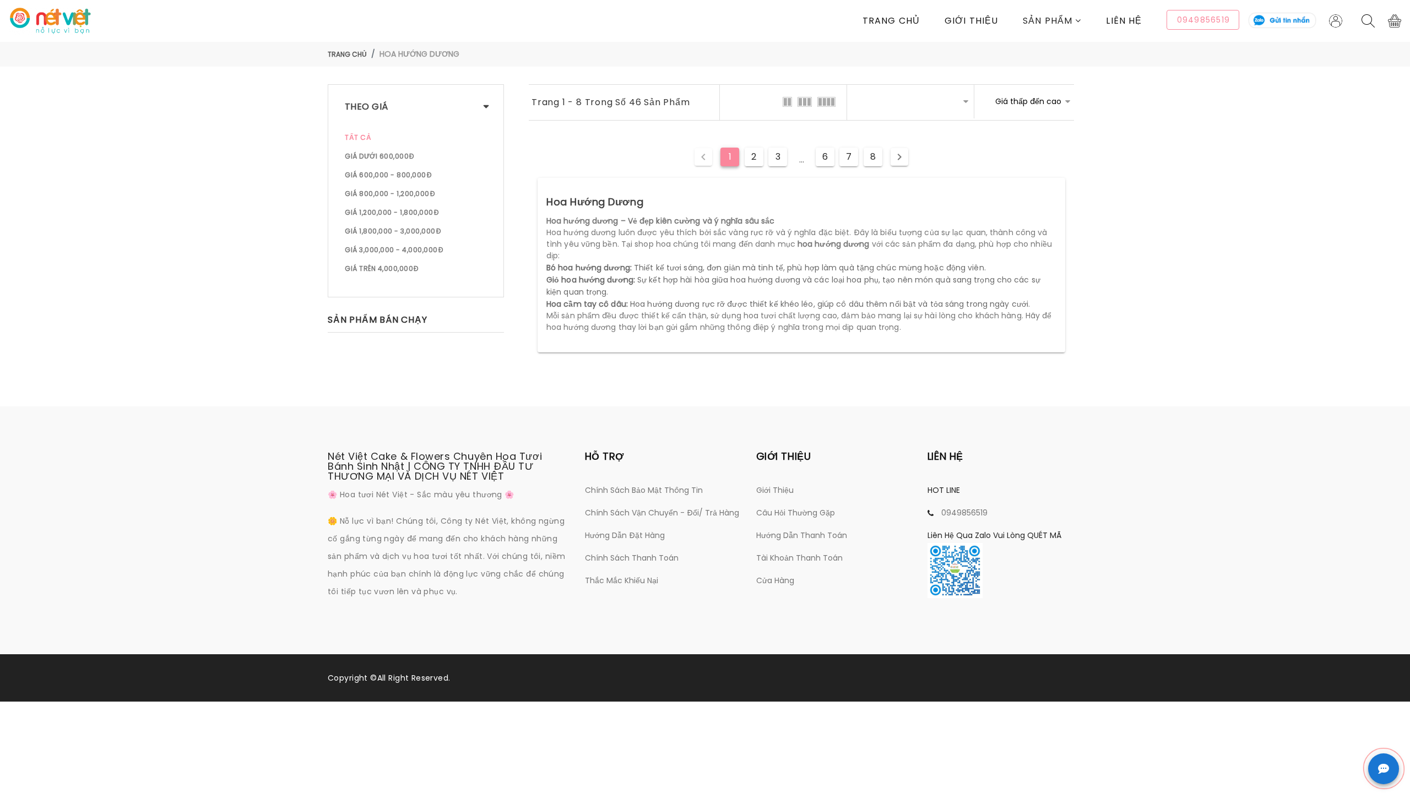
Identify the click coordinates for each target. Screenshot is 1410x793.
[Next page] (899, 157)
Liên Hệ (1124, 20)
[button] (1064, 20)
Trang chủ (891, 20)
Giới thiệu (971, 20)
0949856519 (964, 512)
